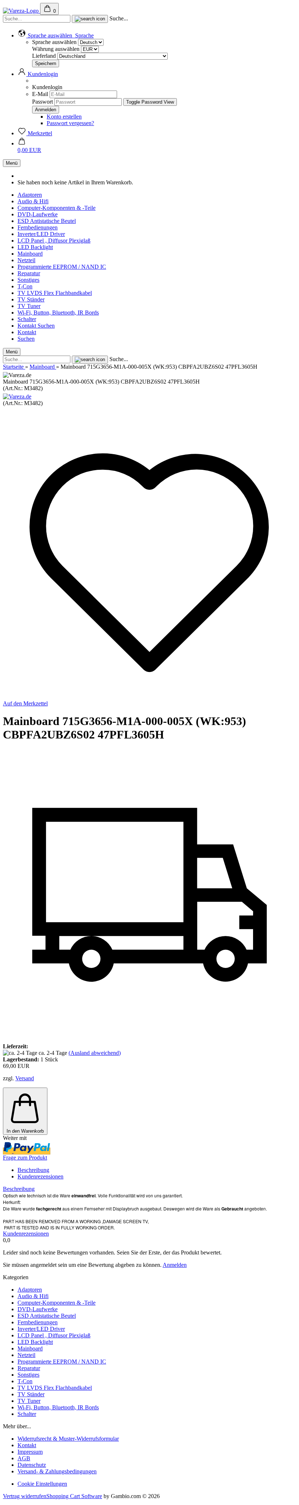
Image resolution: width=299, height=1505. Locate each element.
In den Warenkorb (25, 1131)
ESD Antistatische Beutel (47, 221)
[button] (56, 35)
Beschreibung (33, 1170)
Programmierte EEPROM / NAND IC (62, 267)
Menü (12, 163)
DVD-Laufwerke (38, 214)
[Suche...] (90, 19)
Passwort (42, 102)
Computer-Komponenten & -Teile (57, 208)
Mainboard (30, 254)
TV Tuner (29, 306)
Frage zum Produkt (25, 1157)
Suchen (46, 326)
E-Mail (40, 94)
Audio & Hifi (33, 201)
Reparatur (29, 273)
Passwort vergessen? (70, 123)
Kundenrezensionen (40, 1176)
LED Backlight (35, 247)
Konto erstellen (64, 116)
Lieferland (44, 56)
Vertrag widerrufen (24, 1496)
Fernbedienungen (38, 227)
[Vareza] (21, 11)
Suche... (118, 18)
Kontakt (28, 326)
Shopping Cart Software (74, 1496)
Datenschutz (32, 1465)
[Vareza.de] (17, 396)
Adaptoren (30, 195)
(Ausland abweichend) (95, 1053)
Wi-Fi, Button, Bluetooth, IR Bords (58, 312)
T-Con (25, 286)
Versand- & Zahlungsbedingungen (57, 1471)
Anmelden (175, 1265)
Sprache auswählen (54, 42)
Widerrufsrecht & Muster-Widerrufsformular (68, 1439)
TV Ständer (31, 299)
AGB (24, 1458)
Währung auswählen (56, 49)
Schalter (27, 319)
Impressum (30, 1452)
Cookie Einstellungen (42, 1484)
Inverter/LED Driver (41, 234)
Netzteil (26, 260)
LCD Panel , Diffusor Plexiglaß (54, 240)
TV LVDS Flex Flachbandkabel (55, 293)
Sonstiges (28, 280)
